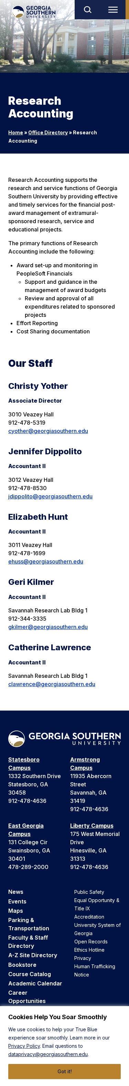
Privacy (82, 958)
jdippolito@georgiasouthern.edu (50, 496)
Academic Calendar (35, 983)
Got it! (64, 1071)
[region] (64, 1046)
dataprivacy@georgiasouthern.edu (48, 1054)
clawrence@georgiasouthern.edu (51, 684)
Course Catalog (29, 974)
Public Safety (89, 892)
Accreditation (89, 917)
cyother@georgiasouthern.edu (48, 430)
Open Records (91, 941)
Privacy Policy (24, 1046)
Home (15, 132)
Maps (15, 910)
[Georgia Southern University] (33, 12)
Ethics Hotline (89, 950)
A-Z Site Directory (32, 955)
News (15, 891)
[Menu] (114, 9)
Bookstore (22, 964)
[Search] (87, 9)
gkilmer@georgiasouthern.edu (48, 626)
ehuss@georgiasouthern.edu (45, 561)
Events (17, 901)
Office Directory (48, 132)
